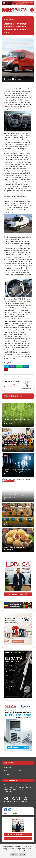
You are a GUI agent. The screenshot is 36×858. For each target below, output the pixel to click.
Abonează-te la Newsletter (18, 834)
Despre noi (7, 767)
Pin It (5, 369)
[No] (34, 851)
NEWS (5, 405)
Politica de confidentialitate (13, 771)
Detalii (22, 854)
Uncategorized (9, 20)
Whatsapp (19, 366)
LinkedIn (26, 366)
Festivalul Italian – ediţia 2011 (11, 382)
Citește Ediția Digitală (18, 594)
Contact (6, 774)
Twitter (6, 366)
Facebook (12, 366)
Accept (14, 854)
